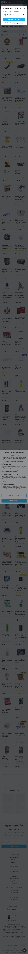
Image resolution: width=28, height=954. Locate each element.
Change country (14, 19)
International (10, 14)
